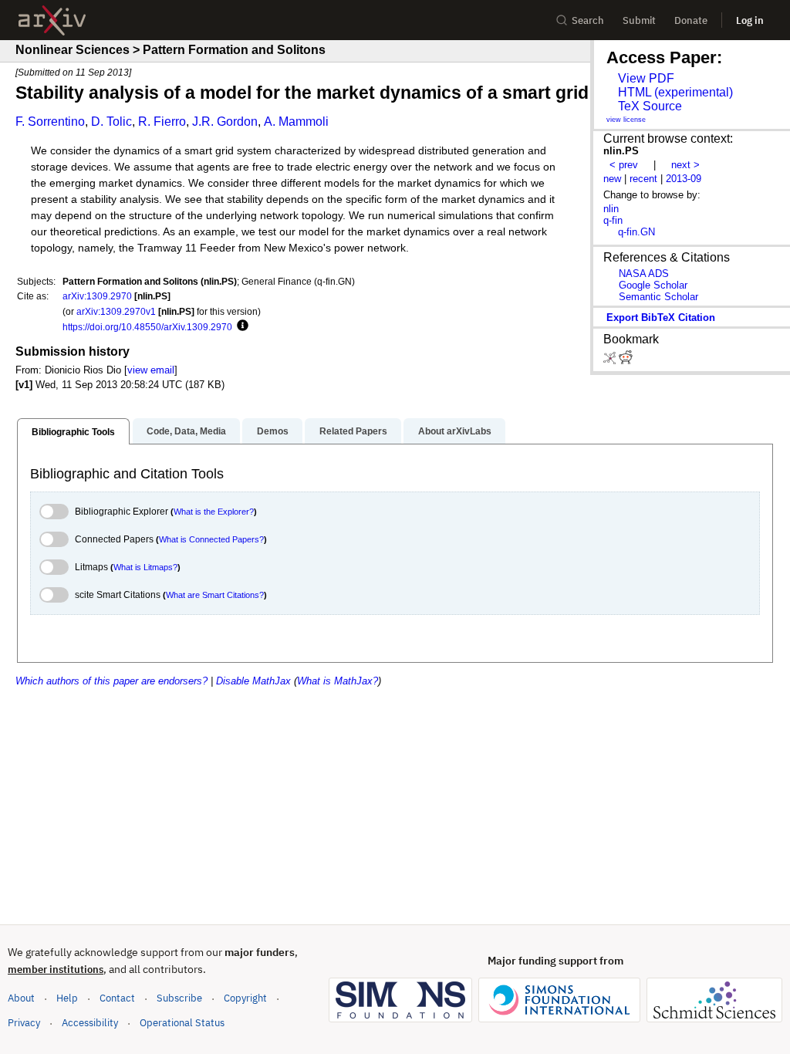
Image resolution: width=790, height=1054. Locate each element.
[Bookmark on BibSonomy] (611, 361)
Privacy (24, 1022)
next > (685, 165)
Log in (750, 20)
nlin (611, 209)
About (21, 998)
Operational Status (182, 1022)
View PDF (646, 78)
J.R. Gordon (225, 121)
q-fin (613, 220)
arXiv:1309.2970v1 (116, 311)
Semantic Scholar (658, 296)
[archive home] (52, 20)
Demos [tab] (273, 431)
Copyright (245, 998)
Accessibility (90, 1022)
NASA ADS (644, 273)
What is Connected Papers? (211, 539)
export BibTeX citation (660, 317)
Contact (117, 998)
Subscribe (179, 998)
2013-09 (683, 178)
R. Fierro (162, 121)
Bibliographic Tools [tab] (73, 432)
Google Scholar (653, 285)
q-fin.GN (636, 232)
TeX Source (650, 106)
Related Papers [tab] (353, 431)
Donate (690, 20)
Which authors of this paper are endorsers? (111, 681)
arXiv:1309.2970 (97, 296)
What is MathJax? (337, 681)
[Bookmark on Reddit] (626, 361)
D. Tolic (111, 121)
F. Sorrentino (50, 121)
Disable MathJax (253, 681)
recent (643, 178)
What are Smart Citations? (215, 595)
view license (626, 119)
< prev (623, 165)
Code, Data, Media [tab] (186, 431)
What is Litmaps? (145, 567)
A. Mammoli (296, 121)
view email (150, 370)
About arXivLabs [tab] (454, 431)
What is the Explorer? (214, 511)
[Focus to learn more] (240, 326)
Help (67, 998)
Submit (639, 20)
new (612, 178)
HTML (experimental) (675, 92)
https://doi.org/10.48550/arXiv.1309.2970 (147, 327)
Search (588, 20)
